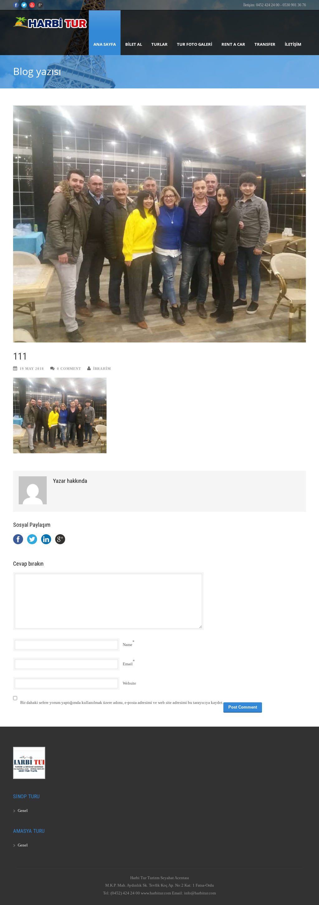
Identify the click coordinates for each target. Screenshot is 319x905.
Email (128, 664)
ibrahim (102, 368)
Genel (23, 810)
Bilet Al (133, 44)
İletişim (293, 44)
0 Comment (69, 368)
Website (129, 683)
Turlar (159, 44)
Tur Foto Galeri (194, 44)
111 (20, 356)
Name (127, 644)
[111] (159, 224)
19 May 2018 (32, 368)
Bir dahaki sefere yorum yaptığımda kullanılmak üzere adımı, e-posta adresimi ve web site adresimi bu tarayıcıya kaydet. (121, 702)
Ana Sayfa (104, 44)
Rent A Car (233, 44)
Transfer (265, 44)
